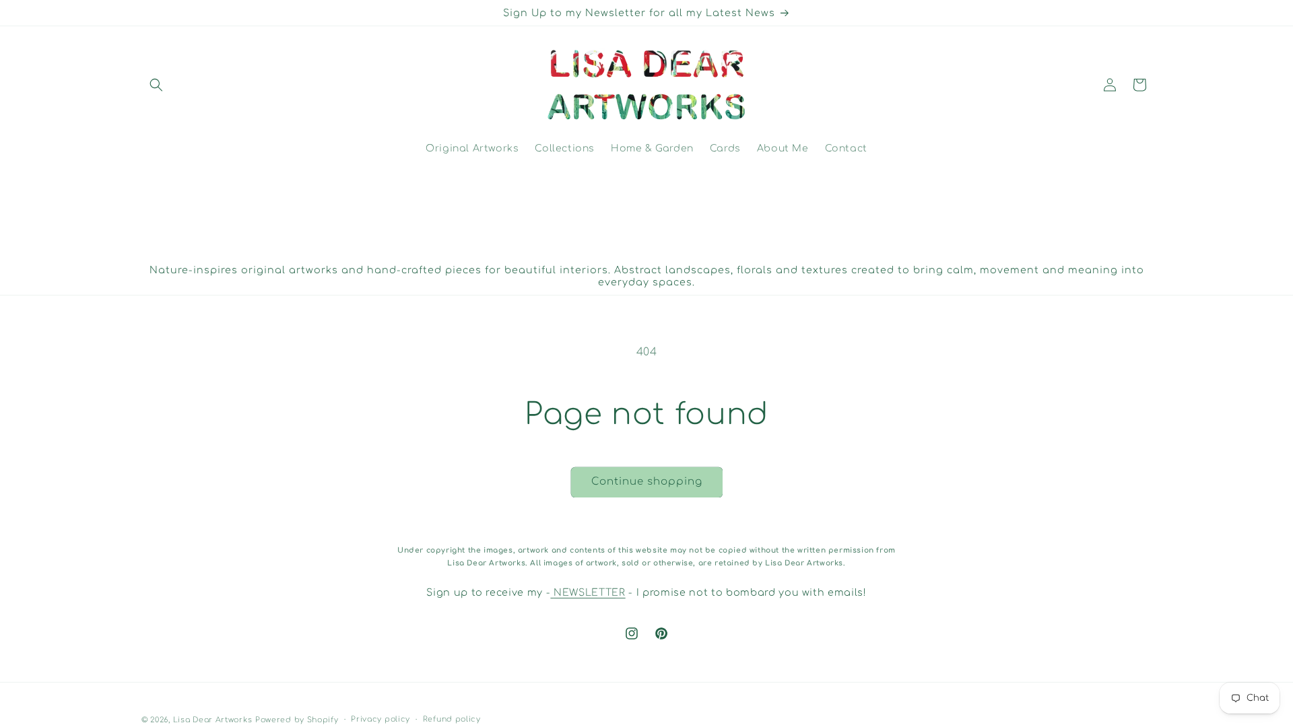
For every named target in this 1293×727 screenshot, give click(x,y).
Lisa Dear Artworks (213, 720)
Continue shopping (646, 481)
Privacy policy (380, 719)
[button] (156, 85)
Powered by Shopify (297, 720)
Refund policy (452, 719)
